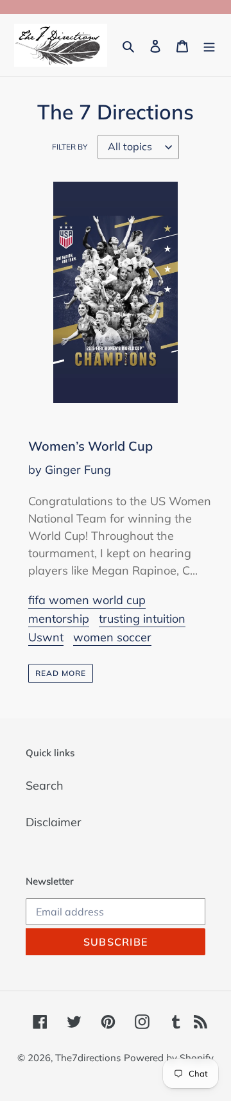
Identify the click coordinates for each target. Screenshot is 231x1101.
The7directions (88, 1058)
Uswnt (46, 637)
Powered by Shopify (169, 1058)
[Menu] (209, 45)
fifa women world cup (87, 600)
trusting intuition (142, 618)
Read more (60, 673)
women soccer (112, 637)
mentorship (58, 618)
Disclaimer (53, 822)
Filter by (69, 147)
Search (45, 785)
